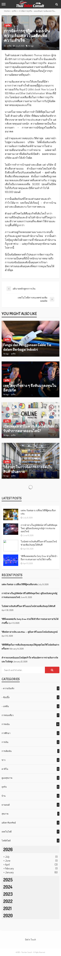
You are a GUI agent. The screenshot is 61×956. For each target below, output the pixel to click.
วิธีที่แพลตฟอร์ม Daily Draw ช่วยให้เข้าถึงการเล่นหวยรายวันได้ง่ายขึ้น (39, 558)
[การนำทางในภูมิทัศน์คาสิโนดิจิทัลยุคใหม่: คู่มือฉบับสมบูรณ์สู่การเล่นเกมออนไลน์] (10, 529)
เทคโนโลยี (7, 831)
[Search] (56, 4)
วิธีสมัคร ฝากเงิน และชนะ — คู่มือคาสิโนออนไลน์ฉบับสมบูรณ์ (30, 632)
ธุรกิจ (8, 25)
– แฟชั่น (5, 706)
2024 (8, 887)
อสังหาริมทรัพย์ (9, 822)
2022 (8, 901)
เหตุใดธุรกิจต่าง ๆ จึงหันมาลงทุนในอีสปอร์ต (29, 387)
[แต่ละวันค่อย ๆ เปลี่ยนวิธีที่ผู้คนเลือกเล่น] (10, 514)
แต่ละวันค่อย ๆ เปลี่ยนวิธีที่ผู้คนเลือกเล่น (38, 512)
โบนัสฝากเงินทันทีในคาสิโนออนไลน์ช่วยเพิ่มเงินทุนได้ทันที (39, 543)
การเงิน (5, 742)
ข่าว (3, 760)
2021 (7, 908)
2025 (8, 880)
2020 (8, 915)
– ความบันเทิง (8, 688)
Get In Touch (30, 939)
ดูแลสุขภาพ (7, 778)
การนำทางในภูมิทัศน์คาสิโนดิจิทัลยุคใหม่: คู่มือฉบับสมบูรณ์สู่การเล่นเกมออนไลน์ (39, 528)
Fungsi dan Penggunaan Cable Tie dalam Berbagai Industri (27, 347)
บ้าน (4, 795)
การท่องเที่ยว (8, 715)
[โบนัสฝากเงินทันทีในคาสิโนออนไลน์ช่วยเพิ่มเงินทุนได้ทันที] (10, 545)
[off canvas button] (4, 4)
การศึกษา (6, 733)
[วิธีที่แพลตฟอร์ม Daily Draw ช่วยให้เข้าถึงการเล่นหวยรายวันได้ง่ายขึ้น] (10, 560)
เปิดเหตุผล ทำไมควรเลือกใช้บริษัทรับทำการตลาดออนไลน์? (28, 428)
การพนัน (6, 724)
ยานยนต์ (6, 804)
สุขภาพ (5, 813)
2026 (8, 849)
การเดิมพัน (7, 751)
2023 (8, 894)
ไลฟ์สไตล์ (6, 840)
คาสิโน (5, 769)
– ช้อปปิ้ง (5, 697)
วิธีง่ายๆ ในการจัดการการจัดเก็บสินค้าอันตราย (27, 469)
